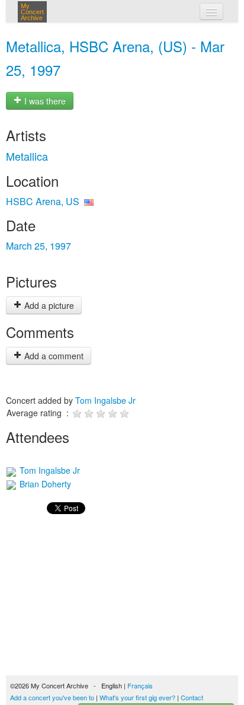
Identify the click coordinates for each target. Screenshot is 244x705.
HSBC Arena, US (42, 201)
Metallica (27, 156)
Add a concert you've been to (52, 697)
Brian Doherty (44, 484)
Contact (192, 697)
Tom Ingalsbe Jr (105, 400)
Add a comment (53, 356)
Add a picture (48, 305)
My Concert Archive (32, 11)
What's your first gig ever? (137, 697)
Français (140, 685)
